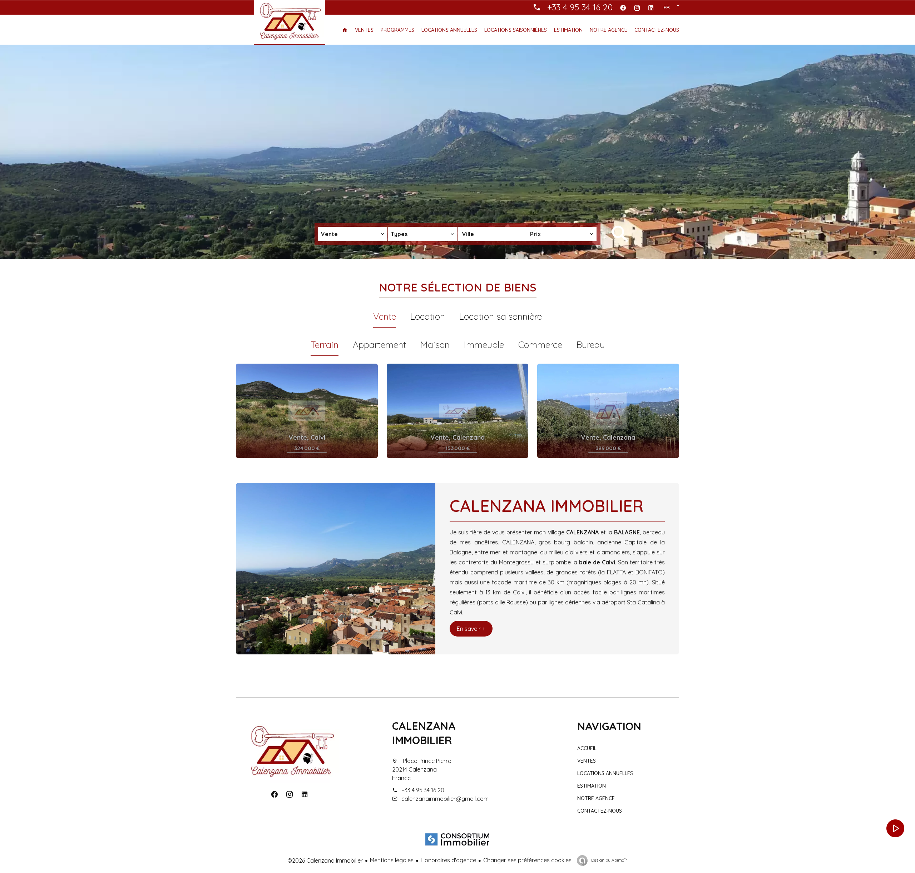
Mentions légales (392, 860)
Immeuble (484, 344)
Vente (384, 316)
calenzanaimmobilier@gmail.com (445, 798)
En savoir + (471, 628)
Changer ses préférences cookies (527, 860)
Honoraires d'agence (448, 860)
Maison (435, 344)
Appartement (379, 344)
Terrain (324, 344)
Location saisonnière (500, 316)
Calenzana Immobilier (424, 733)
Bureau (591, 344)
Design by (609, 860)
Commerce (540, 344)
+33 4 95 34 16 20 (422, 790)
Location (427, 316)
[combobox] (352, 234)
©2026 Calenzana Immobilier (325, 860)
